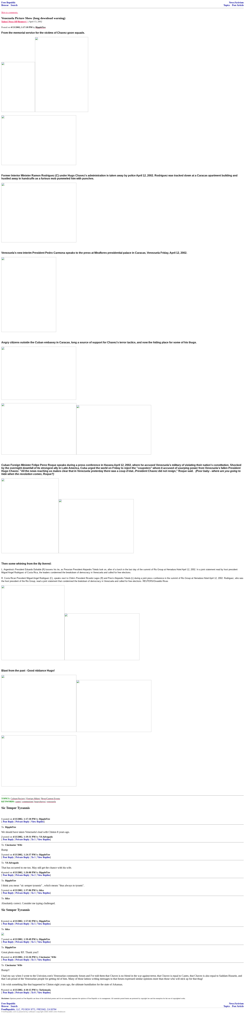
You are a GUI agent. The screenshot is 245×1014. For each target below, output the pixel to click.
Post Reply (8, 821)
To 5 (33, 924)
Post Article (238, 5)
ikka (41, 890)
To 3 (33, 960)
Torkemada (45, 990)
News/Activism (236, 2)
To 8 (33, 992)
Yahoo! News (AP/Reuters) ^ (14, 21)
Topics (227, 5)
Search (14, 5)
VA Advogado (46, 837)
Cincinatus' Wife (47, 957)
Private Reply (22, 821)
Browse (4, 5)
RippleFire (44, 819)
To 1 (33, 839)
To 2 (33, 875)
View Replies (37, 821)
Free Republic (8, 2)
